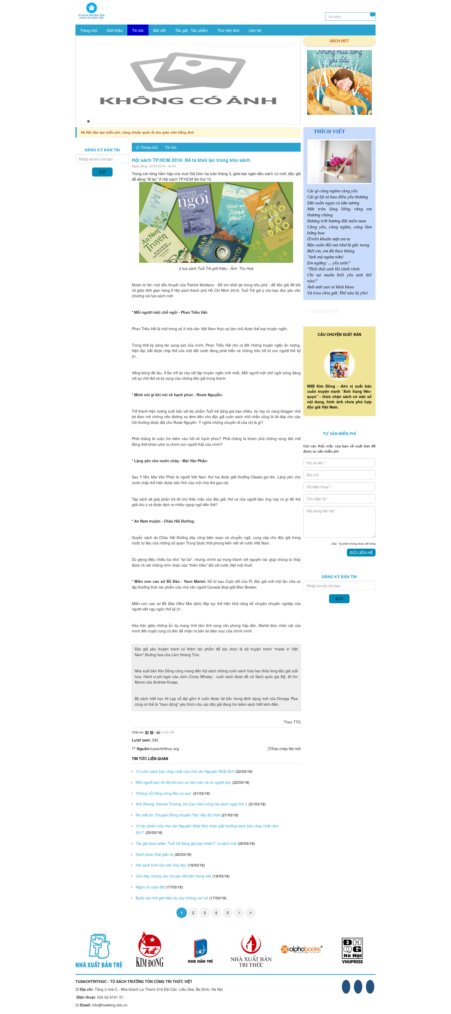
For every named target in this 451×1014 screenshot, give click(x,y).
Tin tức (171, 147)
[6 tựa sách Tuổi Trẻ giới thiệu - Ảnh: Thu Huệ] (216, 221)
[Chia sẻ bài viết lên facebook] (147, 732)
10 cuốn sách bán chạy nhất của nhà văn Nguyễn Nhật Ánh (185, 771)
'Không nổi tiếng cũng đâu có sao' (164, 793)
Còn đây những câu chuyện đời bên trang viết (173, 876)
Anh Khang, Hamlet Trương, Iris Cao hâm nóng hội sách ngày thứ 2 (191, 804)
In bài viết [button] (167, 732)
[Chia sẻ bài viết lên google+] (151, 732)
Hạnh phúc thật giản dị (154, 854)
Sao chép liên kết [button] (286, 748)
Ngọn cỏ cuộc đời (150, 887)
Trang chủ (149, 147)
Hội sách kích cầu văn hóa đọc (161, 865)
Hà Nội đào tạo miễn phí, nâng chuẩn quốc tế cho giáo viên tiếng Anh (137, 132)
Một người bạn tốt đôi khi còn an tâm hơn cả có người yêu (183, 782)
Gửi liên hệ (361, 552)
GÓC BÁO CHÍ (324, 311)
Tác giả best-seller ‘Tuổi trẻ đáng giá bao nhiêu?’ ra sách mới (186, 843)
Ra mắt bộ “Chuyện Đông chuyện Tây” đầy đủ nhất (178, 814)
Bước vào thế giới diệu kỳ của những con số (172, 897)
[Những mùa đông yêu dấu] (339, 82)
